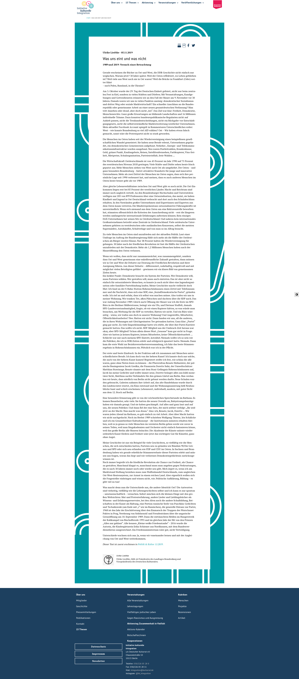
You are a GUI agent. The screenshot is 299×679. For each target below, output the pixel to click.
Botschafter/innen (136, 635)
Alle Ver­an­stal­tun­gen (137, 600)
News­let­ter (98, 661)
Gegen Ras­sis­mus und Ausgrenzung (145, 617)
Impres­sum (98, 653)
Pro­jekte (182, 606)
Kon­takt (80, 623)
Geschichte (81, 606)
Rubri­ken (182, 594)
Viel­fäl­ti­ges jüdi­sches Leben (141, 612)
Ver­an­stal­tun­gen (135, 594)
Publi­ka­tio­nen (83, 617)
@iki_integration (143, 673)
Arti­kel (181, 617)
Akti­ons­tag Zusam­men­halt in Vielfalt (146, 623)
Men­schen (183, 600)
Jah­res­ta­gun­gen (135, 606)
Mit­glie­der (81, 600)
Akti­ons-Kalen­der (136, 629)
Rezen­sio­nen (184, 612)
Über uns (80, 594)
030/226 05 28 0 (141, 663)
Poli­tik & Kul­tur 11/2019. (150, 544)
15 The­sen (81, 629)
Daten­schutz (98, 646)
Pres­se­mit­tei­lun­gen (86, 612)
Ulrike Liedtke (111, 52)
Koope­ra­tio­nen (134, 640)
